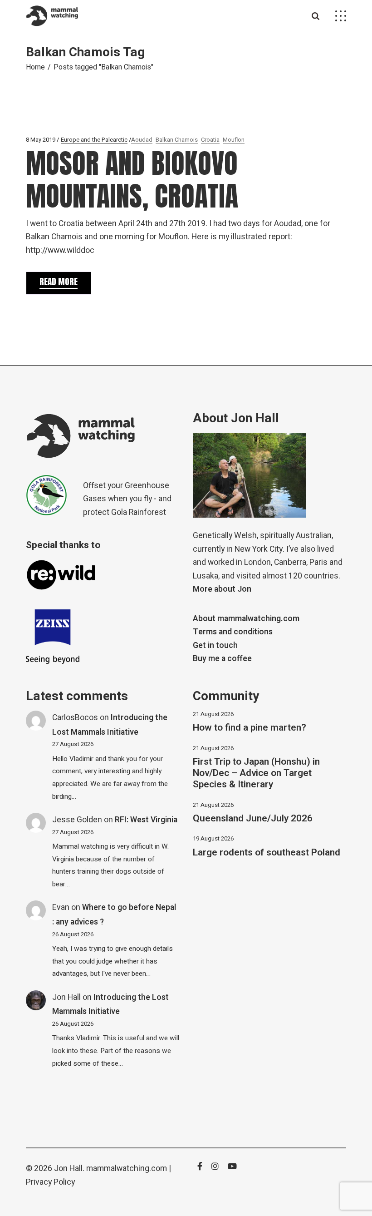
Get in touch (215, 645)
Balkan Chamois (177, 139)
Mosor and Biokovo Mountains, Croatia (132, 180)
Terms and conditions (233, 632)
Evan (60, 907)
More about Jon (222, 589)
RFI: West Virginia (146, 819)
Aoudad (141, 139)
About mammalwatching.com (246, 618)
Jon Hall (66, 997)
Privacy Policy (50, 1182)
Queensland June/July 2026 (253, 818)
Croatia (210, 139)
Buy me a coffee (222, 658)
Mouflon (234, 139)
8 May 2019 (40, 139)
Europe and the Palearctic (94, 139)
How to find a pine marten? (249, 728)
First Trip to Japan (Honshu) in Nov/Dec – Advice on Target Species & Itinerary (256, 773)
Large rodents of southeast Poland (266, 852)
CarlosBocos (75, 717)
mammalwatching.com (126, 1168)
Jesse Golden (77, 819)
